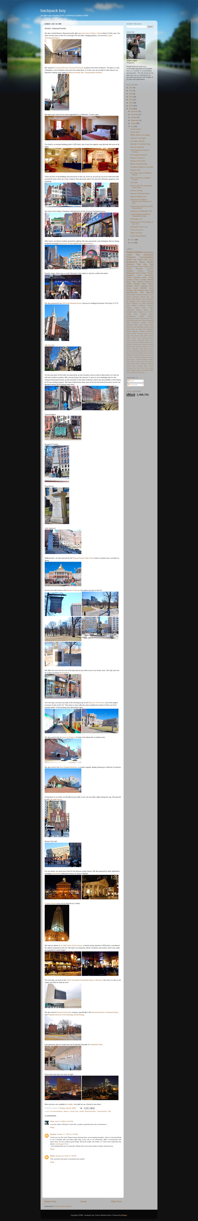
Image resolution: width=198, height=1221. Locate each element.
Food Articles (148, 252)
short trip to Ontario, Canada (91, 33)
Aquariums (135, 297)
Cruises (136, 279)
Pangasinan (130, 318)
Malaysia (144, 286)
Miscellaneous (131, 316)
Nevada (142, 297)
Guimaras (150, 353)
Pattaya (151, 359)
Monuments (149, 282)
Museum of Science (67, 737)
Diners (151, 348)
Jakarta (137, 307)
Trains (143, 299)
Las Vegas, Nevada (137, 141)
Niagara (141, 316)
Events (138, 273)
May (132, 243)
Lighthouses (130, 310)
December (135, 111)
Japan (151, 295)
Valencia (128, 370)
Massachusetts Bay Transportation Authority (85, 72)
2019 (131, 88)
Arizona (151, 333)
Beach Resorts (146, 262)
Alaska (128, 333)
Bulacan (138, 346)
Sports (146, 366)
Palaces (138, 310)
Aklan (136, 325)
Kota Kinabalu (140, 314)
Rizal (142, 361)
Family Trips (74, 1111)
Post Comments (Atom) (63, 1206)
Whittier (151, 370)
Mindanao (150, 303)
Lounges (143, 279)
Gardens (140, 312)
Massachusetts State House (83, 558)
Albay (140, 344)
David (52, 1156)
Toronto (145, 310)
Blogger (124, 1215)
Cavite (141, 325)
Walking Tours (140, 370)
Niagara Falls (135, 170)
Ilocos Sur (134, 329)
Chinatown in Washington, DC (141, 211)
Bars (132, 335)
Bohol (151, 286)
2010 (131, 103)
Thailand (140, 282)
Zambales (129, 344)
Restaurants (148, 255)
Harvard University (64, 1012)
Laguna (128, 340)
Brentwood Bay (130, 346)
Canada (129, 279)
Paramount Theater (66, 243)
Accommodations (56, 1111)
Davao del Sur (131, 327)
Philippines (131, 257)
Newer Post (50, 1201)
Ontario (128, 297)
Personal (137, 277)
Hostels (128, 314)
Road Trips (130, 282)
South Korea (138, 320)
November (135, 114)
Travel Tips (140, 368)
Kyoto (148, 355)
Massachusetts (90, 1111)
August (133, 123)
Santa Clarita (130, 363)
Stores (144, 320)
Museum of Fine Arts (96, 703)
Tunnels (151, 368)
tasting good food (62, 1144)
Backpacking (131, 262)
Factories (129, 351)
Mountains (150, 329)
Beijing (141, 335)
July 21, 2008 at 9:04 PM (64, 1121)
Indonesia (150, 301)
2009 (131, 106)
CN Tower (134, 183)
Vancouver (135, 323)
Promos (133, 361)
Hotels (81, 1111)
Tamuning (129, 368)
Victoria (143, 323)
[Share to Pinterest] (94, 1108)
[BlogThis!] (87, 1108)
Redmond (142, 305)
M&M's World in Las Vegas (140, 135)
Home (84, 1201)
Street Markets (136, 299)
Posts (131, 381)
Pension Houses (140, 318)
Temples (150, 273)
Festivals (143, 301)
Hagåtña (128, 355)
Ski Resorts (134, 342)
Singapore (130, 275)
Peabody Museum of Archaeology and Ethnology (66, 1015)
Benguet (129, 312)
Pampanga (145, 359)
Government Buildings (137, 353)
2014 (131, 91)
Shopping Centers (134, 271)
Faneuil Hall (56, 874)
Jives (52, 1121)
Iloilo (140, 329)
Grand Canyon (135, 129)
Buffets (128, 338)
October (134, 117)
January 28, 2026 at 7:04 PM (65, 1156)
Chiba (141, 348)
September (135, 120)
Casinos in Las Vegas (138, 138)
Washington (130, 273)
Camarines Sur (145, 346)
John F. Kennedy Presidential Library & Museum (84, 980)
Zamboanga (133, 372)
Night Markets (131, 305)
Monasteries (144, 357)
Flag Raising (135, 351)
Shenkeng (150, 363)
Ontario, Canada (136, 190)
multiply (70, 1104)
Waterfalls (149, 292)
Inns (144, 329)
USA (109, 1111)
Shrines (128, 366)
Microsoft (139, 269)
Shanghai (136, 284)
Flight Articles (143, 351)
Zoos (151, 310)
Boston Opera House (85, 243)
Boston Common (73, 590)
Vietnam (150, 323)
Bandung (150, 344)
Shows (137, 286)
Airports (150, 284)
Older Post (116, 1201)
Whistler (146, 370)
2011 (131, 100)
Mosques (150, 357)
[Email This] (85, 1108)
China (136, 266)
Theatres (142, 331)
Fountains (150, 351)
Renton (138, 361)
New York (150, 297)
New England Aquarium (68, 767)
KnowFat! (65, 673)
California (146, 295)
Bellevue (146, 335)
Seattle (129, 284)
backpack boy (53, 10)
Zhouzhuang (140, 372)
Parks (141, 266)
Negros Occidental (136, 359)
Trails (142, 292)
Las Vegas (142, 303)
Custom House (50, 903)
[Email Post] (80, 1108)
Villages (133, 370)
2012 (131, 97)
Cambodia (150, 305)
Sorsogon (139, 366)
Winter (128, 372)
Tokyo (134, 368)
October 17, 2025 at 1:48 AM (67, 1134)
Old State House (56, 799)
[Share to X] (89, 1108)
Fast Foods (138, 259)
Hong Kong (149, 290)
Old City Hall (49, 345)
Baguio (128, 335)
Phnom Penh (149, 340)
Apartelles (145, 344)
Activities (135, 344)
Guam (145, 353)
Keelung (144, 338)
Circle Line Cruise (136, 230)
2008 (131, 109)
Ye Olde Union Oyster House (71, 945)
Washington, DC (136, 219)
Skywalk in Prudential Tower (140, 144)
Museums (130, 266)
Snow (133, 366)
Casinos (129, 307)
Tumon (146, 368)
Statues (151, 366)
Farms (139, 338)
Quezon (128, 342)
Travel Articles (102, 1111)
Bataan (137, 335)
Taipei (144, 284)
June (133, 240)
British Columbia (137, 295)
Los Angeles (136, 357)
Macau (151, 314)
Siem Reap (130, 320)
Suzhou (147, 342)
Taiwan (144, 273)
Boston (66, 1111)
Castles (134, 338)
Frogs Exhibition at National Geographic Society (140, 215)
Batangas (132, 301)
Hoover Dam (135, 132)
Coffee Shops (148, 325)
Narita (128, 359)
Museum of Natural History (140, 193)
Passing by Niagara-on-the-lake (141, 167)
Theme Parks (148, 266)
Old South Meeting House (71, 303)
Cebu (138, 301)
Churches (149, 269)
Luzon (150, 259)
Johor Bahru (142, 355)
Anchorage (140, 333)
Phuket (128, 361)
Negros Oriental (132, 331)
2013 (131, 94)
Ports (147, 318)
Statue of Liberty (136, 233)
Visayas (150, 271)
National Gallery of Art (138, 196)
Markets (150, 279)
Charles (53, 1134)
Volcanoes (129, 325)
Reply (52, 1127)
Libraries (134, 340)
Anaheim (133, 333)
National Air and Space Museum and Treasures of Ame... (140, 201)
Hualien (146, 327)
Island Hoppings (132, 303)
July (132, 126)
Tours (139, 275)
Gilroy (128, 353)
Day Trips (148, 264)
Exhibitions (140, 327)
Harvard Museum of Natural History (105, 1012)
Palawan (150, 316)
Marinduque (141, 340)
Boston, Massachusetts (138, 164)
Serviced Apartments (141, 363)
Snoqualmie (141, 342)
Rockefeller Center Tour (139, 227)
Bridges (141, 290)
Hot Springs (135, 355)
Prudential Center (96, 1044)
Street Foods (132, 288)
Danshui (146, 348)
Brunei (151, 335)
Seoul (151, 318)
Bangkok (129, 286)
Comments (133, 385)
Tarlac (151, 342)
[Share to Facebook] (91, 1108)
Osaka (128, 299)
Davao (135, 312)
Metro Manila (147, 277)
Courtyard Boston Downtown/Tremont (69, 68)
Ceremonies (134, 348)
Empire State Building (138, 236)
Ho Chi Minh (148, 312)
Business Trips (133, 264)
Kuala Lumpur (147, 307)
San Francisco (149, 361)
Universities (149, 331)
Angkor (146, 333)
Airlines (129, 269)
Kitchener (150, 338)
